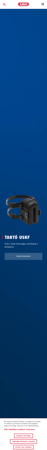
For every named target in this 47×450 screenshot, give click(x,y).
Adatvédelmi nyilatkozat (17, 429)
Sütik (6, 429)
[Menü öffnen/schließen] (42, 4)
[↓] (27, 229)
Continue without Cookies (23, 441)
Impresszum (30, 429)
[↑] (19, 229)
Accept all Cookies (23, 447)
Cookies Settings (23, 436)
